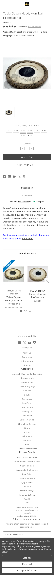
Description (27, 188)
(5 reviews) (22, 26)
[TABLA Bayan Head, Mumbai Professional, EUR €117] (38, 274)
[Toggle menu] (4, 4)
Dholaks (27, 390)
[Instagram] (34, 342)
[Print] (14, 176)
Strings (27, 432)
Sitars (27, 428)
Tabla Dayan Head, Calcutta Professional (13, 300)
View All (27, 499)
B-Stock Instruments (27, 449)
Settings (27, 557)
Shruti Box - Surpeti (27, 424)
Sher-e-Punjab (27, 466)
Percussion (27, 415)
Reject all (27, 564)
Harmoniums (27, 407)
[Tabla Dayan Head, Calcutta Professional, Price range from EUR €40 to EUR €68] (13, 274)
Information (27, 361)
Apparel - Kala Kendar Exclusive (27, 374)
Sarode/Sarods (27, 420)
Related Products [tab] (27, 253)
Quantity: (27, 143)
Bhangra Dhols (27, 378)
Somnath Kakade (27, 478)
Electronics (27, 399)
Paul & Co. (27, 474)
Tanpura (27, 440)
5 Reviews (27, 195)
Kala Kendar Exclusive (27, 457)
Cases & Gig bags (27, 386)
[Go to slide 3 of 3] (30, 311)
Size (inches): (27, 125)
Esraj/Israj (27, 403)
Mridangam (27, 411)
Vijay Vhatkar (27, 482)
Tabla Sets (27, 436)
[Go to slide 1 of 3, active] (21, 311)
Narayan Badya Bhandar (27, 470)
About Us (27, 353)
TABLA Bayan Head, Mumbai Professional (37, 294)
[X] (19, 176)
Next (47, 282)
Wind (27, 444)
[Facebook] (4, 176)
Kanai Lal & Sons (27, 495)
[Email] (9, 176)
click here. (27, 238)
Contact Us (27, 357)
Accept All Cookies (27, 570)
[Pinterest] (24, 176)
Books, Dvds (27, 382)
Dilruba (27, 395)
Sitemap (27, 365)
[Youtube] (29, 342)
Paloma (27, 486)
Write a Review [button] (34, 26)
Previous (4, 282)
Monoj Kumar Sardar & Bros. (27, 461)
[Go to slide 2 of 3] (25, 311)
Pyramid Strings (27, 491)
